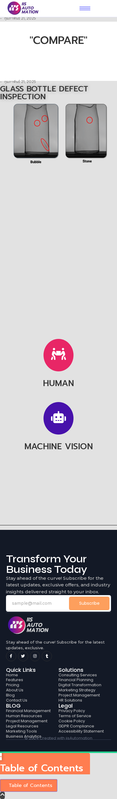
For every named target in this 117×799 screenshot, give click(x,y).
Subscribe (89, 603)
